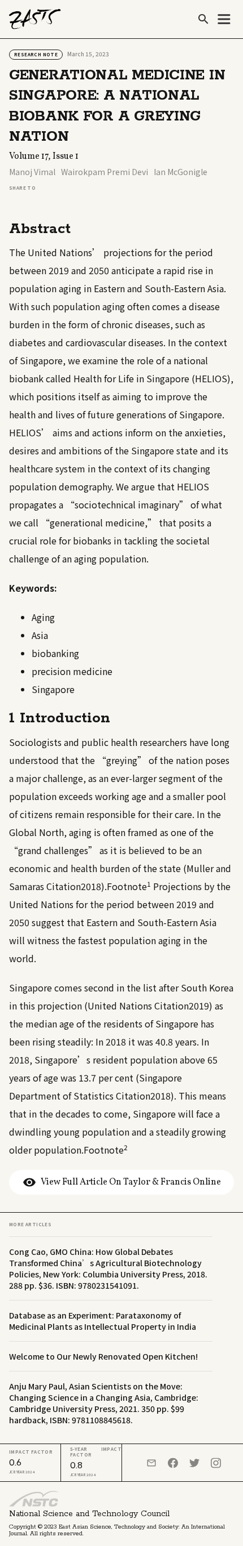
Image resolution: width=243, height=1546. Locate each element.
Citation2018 (73, 886)
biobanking (55, 653)
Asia (40, 635)
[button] (224, 19)
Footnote (129, 886)
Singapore (53, 689)
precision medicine (72, 671)
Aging (43, 617)
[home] (35, 19)
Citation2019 (181, 1005)
